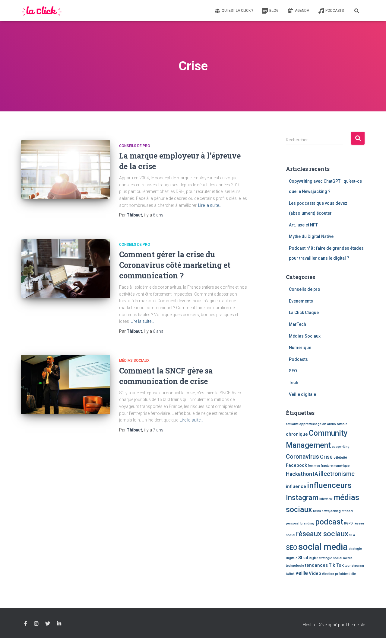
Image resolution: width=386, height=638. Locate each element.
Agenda (302, 10)
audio (331, 424)
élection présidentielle (339, 574)
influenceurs (329, 485)
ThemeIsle (355, 624)
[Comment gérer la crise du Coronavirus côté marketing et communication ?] (65, 268)
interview (326, 499)
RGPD (348, 523)
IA (315, 474)
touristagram (354, 566)
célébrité (340, 458)
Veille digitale (302, 394)
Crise (326, 457)
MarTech (297, 324)
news (317, 511)
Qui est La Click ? (237, 10)
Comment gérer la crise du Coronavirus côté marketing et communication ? (174, 265)
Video (315, 573)
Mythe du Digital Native (311, 236)
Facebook (296, 465)
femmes (314, 466)
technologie (295, 566)
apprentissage (310, 424)
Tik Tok (336, 565)
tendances (316, 565)
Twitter (47, 624)
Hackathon (299, 474)
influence (296, 486)
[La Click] (42, 10)
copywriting (341, 447)
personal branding (300, 523)
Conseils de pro (134, 146)
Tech (293, 382)
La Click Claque (304, 312)
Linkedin (59, 624)
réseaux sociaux (322, 534)
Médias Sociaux (134, 360)
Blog (274, 10)
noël (349, 511)
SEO (293, 370)
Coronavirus (302, 456)
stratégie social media (336, 558)
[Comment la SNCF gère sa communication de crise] (65, 384)
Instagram (302, 497)
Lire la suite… (210, 205)
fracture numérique (335, 466)
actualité (292, 424)
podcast (329, 522)
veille (302, 573)
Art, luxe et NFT (303, 225)
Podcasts (334, 10)
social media (323, 547)
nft (344, 511)
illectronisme (337, 473)
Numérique (300, 347)
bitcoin (342, 424)
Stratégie (308, 557)
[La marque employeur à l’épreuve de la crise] (65, 170)
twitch (290, 574)
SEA (352, 535)
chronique (297, 434)
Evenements (301, 301)
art (324, 424)
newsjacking (331, 511)
